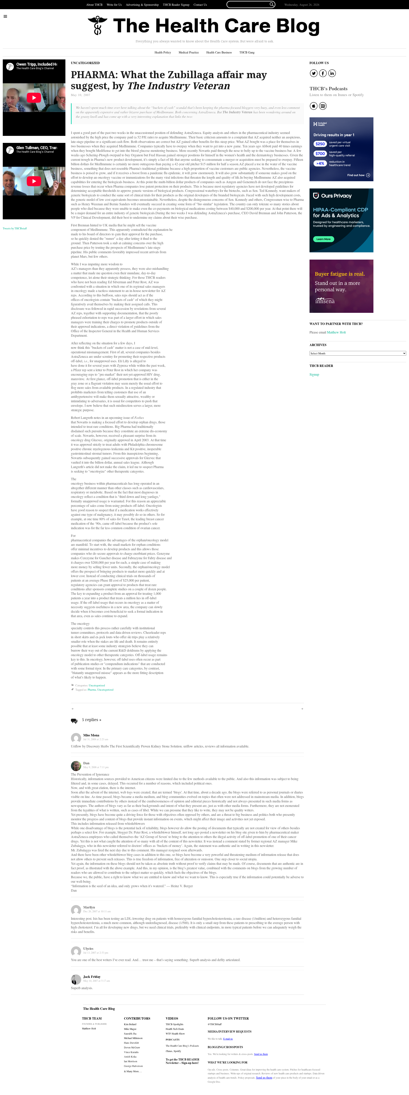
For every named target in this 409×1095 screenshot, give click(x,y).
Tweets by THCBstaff (15, 228)
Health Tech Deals (175, 1028)
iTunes (169, 1051)
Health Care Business (219, 52)
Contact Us (200, 5)
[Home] (203, 25)
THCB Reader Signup (176, 5)
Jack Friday (92, 976)
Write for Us (114, 5)
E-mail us (228, 1038)
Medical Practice (189, 52)
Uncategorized (85, 62)
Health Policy (163, 52)
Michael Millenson (133, 1038)
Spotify (177, 1051)
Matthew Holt (336, 332)
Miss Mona (91, 735)
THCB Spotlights (174, 1024)
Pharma (92, 690)
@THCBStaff (215, 1024)
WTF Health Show (175, 1033)
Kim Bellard (130, 1024)
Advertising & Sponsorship (142, 5)
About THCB (94, 5)
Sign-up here (189, 1063)
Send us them (261, 1054)
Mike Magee (130, 1028)
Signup (314, 374)
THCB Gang (247, 52)
